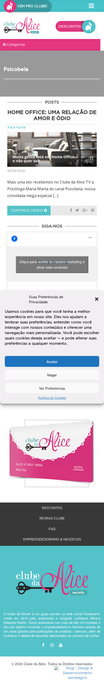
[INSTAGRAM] (52, 645)
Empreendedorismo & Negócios (52, 539)
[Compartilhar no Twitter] (77, 210)
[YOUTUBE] (61, 645)
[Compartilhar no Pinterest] (92, 210)
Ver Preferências (52, 387)
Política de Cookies (52, 398)
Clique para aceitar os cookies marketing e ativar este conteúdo (52, 264)
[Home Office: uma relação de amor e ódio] (52, 149)
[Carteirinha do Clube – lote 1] (52, 448)
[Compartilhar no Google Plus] (85, 210)
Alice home (16, 127)
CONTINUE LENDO (27, 210)
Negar (52, 374)
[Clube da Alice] (21, 26)
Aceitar (52, 361)
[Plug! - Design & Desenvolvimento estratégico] (77, 673)
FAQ (52, 529)
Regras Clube (52, 518)
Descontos (52, 508)
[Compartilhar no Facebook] (71, 210)
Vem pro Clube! (31, 6)
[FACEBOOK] (43, 645)
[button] (96, 299)
